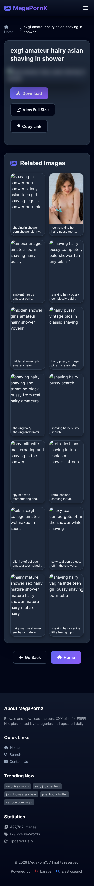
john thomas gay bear (21, 794)
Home (9, 32)
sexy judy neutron (47, 786)
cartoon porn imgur (19, 802)
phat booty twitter (54, 794)
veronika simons (17, 786)
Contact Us (19, 761)
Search (15, 754)
